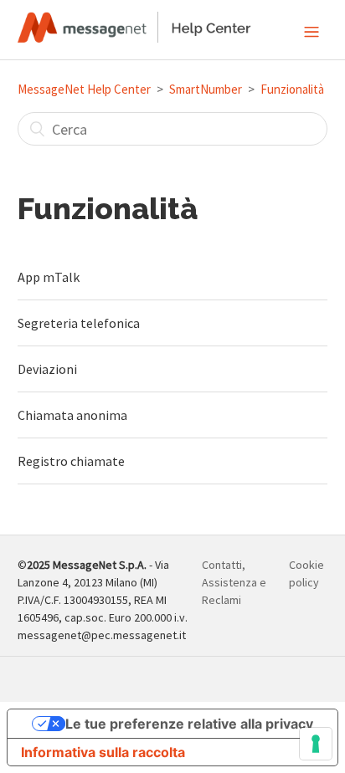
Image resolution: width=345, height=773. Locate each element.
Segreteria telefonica (79, 323)
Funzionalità (292, 89)
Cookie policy (306, 573)
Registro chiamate (71, 461)
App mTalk (49, 277)
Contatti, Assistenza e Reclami (234, 582)
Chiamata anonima (72, 415)
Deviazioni (47, 369)
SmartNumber (205, 89)
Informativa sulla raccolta (103, 752)
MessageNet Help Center (84, 89)
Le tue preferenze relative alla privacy (189, 723)
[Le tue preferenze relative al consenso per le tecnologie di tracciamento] (316, 744)
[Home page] (134, 37)
